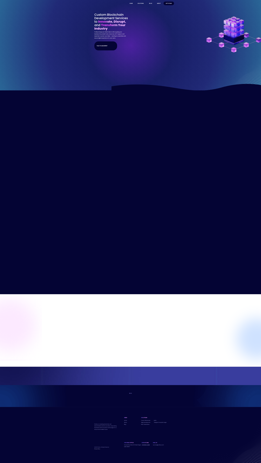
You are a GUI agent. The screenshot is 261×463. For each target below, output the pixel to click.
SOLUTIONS (141, 3)
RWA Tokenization (145, 424)
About (125, 422)
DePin (155, 420)
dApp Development (145, 422)
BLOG (150, 3)
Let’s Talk (169, 3)
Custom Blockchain (145, 420)
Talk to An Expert (102, 46)
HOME (131, 3)
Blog (125, 424)
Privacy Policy (97, 448)
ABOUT (159, 3)
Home (125, 420)
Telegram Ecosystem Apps (160, 422)
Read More (135, 148)
